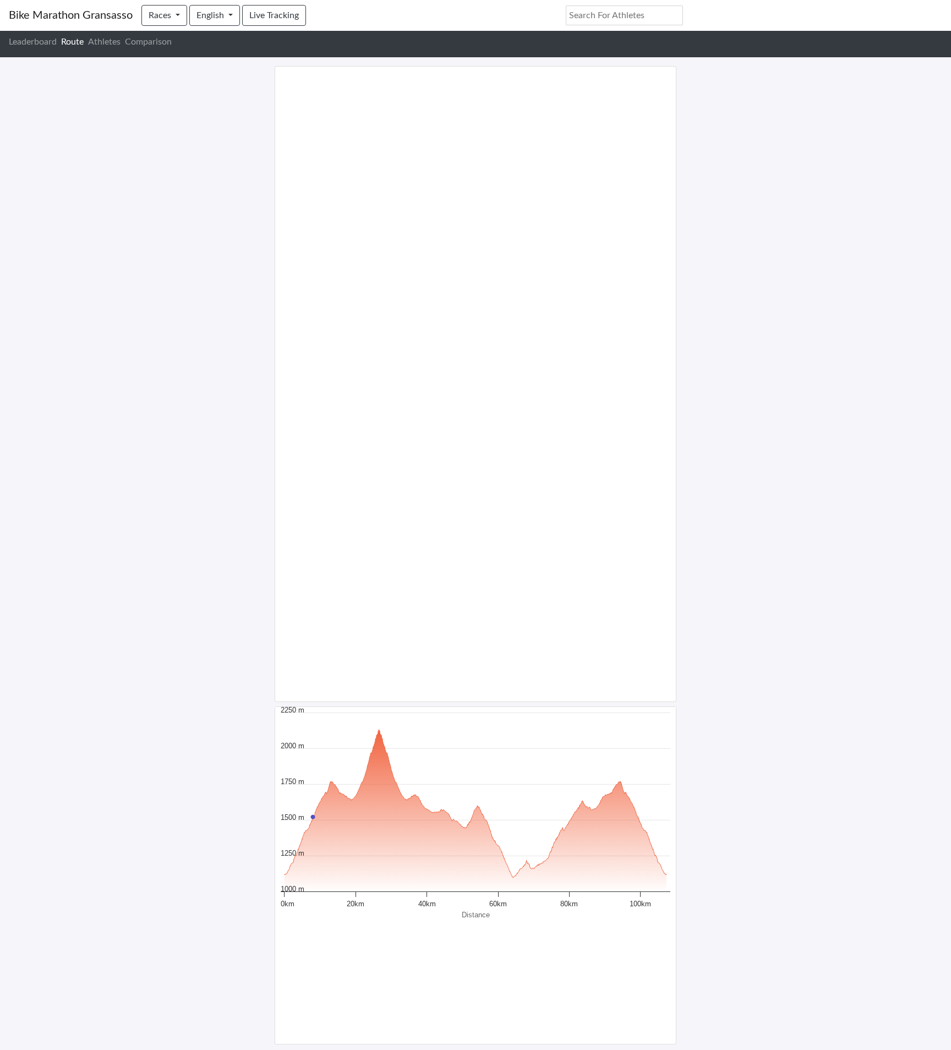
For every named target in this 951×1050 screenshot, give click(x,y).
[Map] (475, 384)
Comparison (148, 41)
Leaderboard (33, 41)
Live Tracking (274, 15)
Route (72, 41)
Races (161, 15)
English (211, 15)
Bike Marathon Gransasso (71, 15)
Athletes (104, 41)
